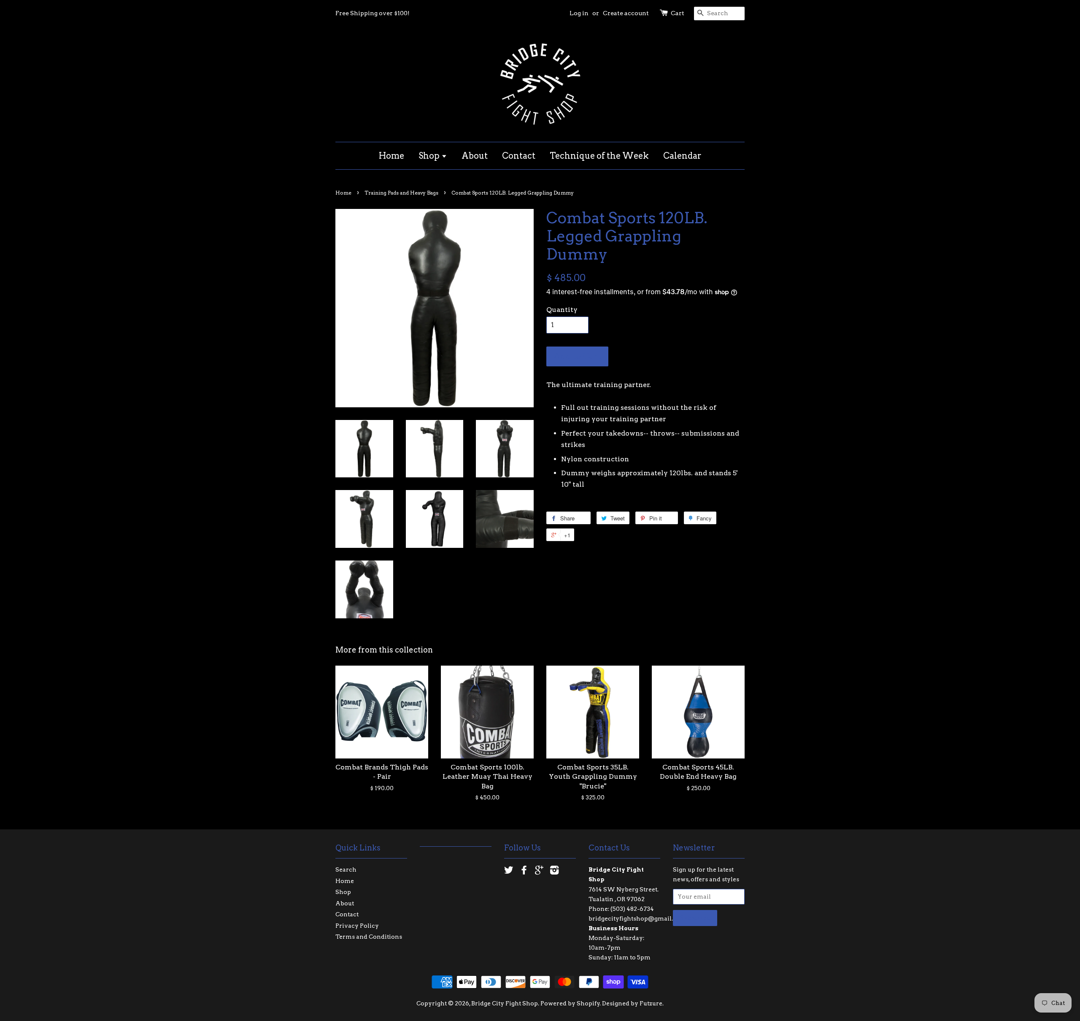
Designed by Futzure (632, 1003)
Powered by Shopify (570, 1003)
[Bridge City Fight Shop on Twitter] (508, 871)
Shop (429, 156)
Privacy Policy (357, 925)
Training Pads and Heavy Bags (401, 193)
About (475, 156)
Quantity (562, 310)
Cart (677, 13)
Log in (579, 13)
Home (391, 156)
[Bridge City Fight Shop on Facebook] (524, 871)
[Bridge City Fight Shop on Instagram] (554, 871)
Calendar (682, 156)
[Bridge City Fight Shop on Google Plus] (539, 871)
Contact (518, 156)
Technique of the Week (599, 156)
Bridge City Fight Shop (504, 1003)
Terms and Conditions (368, 936)
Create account (626, 13)
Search (345, 869)
